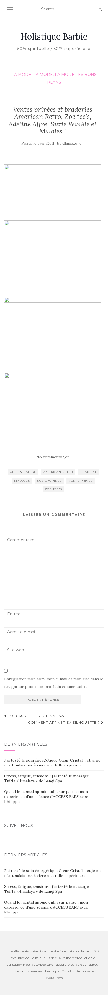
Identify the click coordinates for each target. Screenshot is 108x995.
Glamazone (71, 143)
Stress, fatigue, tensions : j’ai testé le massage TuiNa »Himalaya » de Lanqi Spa (46, 778)
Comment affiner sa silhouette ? (64, 722)
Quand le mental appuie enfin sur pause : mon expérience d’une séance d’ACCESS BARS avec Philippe (46, 796)
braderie (88, 472)
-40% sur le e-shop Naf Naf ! (38, 716)
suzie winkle (49, 480)
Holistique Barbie (54, 36)
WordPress (54, 978)
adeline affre (23, 472)
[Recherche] (100, 9)
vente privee (81, 480)
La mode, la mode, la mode (43, 74)
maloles (22, 480)
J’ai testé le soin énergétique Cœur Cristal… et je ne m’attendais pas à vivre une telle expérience (52, 763)
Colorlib (67, 971)
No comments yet (52, 457)
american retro (58, 472)
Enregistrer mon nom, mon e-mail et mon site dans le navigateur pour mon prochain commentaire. (53, 682)
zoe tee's (53, 489)
